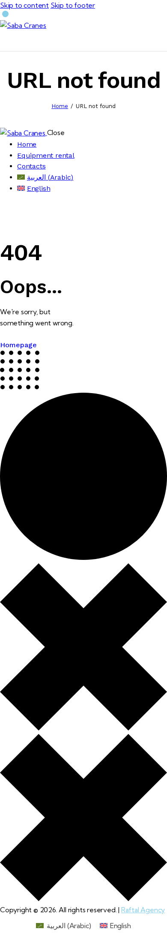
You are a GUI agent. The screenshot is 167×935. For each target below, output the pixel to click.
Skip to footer (73, 5)
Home (59, 106)
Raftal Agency (143, 909)
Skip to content (24, 5)
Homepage (18, 345)
